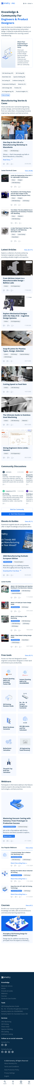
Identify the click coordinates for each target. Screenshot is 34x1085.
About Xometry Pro (10, 1063)
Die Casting (5, 1032)
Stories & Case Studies (8, 998)
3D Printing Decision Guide (10, 1006)
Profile (21, 1083)
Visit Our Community (17, 509)
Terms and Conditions (11, 1067)
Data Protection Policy (11, 1070)
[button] (12, 164)
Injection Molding (7, 1029)
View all (29, 171)
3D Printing (5, 1024)
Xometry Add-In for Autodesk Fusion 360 (14, 1014)
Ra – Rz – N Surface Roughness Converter (14, 1009)
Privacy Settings (9, 1073)
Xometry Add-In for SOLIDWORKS (12, 1011)
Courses (4, 996)
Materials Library (6, 986)
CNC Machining (6, 1022)
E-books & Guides (7, 991)
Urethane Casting (7, 1034)
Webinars (4, 993)
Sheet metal (5, 1027)
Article (3, 988)
